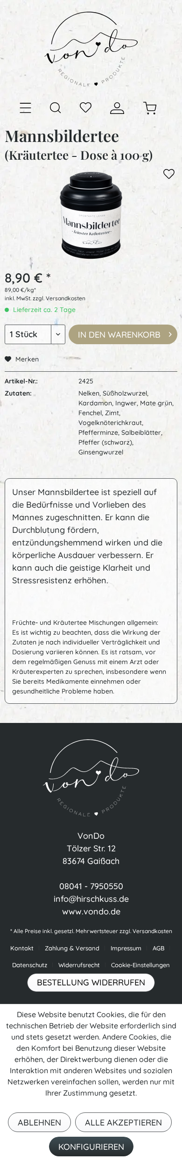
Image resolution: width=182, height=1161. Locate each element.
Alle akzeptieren (123, 1122)
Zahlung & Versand (72, 948)
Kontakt (22, 948)
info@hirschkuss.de (91, 898)
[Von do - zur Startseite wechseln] (91, 49)
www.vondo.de (91, 911)
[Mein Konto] (117, 108)
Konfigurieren (91, 1146)
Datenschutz (29, 965)
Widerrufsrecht (79, 965)
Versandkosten (152, 930)
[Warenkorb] (150, 108)
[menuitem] (25, 108)
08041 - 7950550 (91, 886)
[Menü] (25, 108)
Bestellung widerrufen (91, 982)
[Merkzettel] (85, 108)
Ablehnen (39, 1122)
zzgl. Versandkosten (59, 298)
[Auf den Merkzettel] (169, 176)
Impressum (126, 948)
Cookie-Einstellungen (140, 965)
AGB (158, 948)
